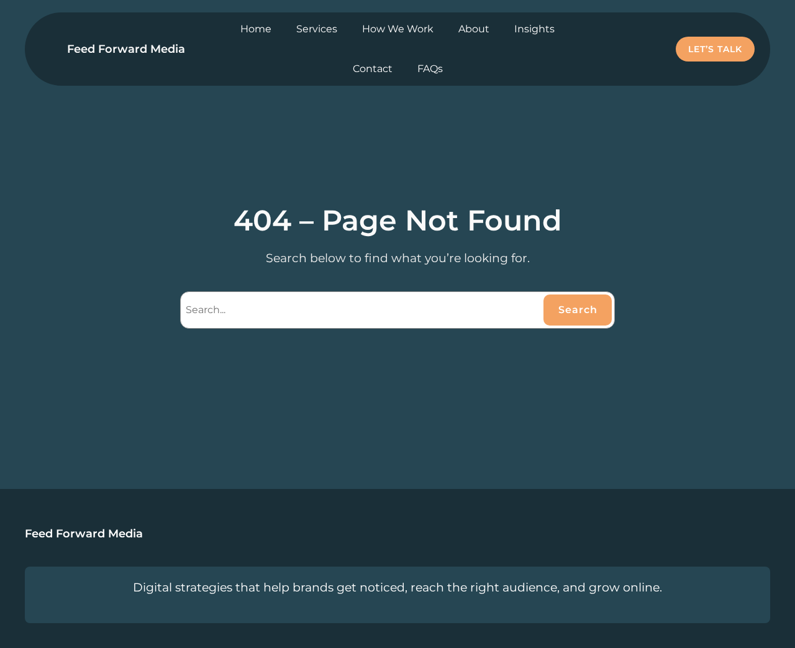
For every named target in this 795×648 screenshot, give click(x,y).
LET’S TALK (715, 49)
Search (577, 310)
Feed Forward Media (126, 48)
